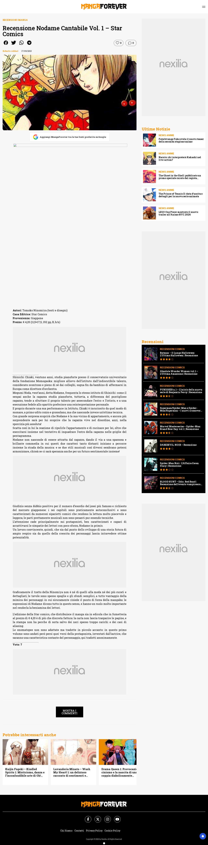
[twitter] (13, 45)
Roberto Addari (10, 51)
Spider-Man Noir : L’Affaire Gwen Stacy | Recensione (179, 464)
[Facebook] (86, 817)
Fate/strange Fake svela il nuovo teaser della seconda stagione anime (181, 140)
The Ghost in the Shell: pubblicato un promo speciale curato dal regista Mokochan (180, 176)
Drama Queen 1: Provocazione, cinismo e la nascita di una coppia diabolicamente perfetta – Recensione (121, 772)
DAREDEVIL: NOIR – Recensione (178, 445)
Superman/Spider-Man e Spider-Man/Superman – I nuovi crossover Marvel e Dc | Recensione (180, 409)
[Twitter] (96, 817)
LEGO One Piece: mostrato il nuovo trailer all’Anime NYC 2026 (178, 213)
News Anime (166, 135)
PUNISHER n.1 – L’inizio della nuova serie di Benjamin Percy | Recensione (181, 391)
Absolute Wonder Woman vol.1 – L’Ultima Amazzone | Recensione (179, 372)
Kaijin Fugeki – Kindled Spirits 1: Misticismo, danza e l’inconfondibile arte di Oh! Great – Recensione (25, 772)
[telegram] (29, 45)
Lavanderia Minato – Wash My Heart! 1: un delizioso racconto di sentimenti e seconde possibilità (71, 772)
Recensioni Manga (15, 19)
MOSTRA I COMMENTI (69, 712)
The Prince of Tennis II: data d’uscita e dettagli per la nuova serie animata (180, 195)
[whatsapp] (21, 45)
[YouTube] (115, 817)
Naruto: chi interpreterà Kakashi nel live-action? (180, 158)
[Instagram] (105, 817)
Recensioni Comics (172, 349)
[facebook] (6, 45)
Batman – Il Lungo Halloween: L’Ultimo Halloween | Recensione (179, 354)
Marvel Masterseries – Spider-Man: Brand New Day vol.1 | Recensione (180, 427)
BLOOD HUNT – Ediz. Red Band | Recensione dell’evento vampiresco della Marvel (180, 483)
